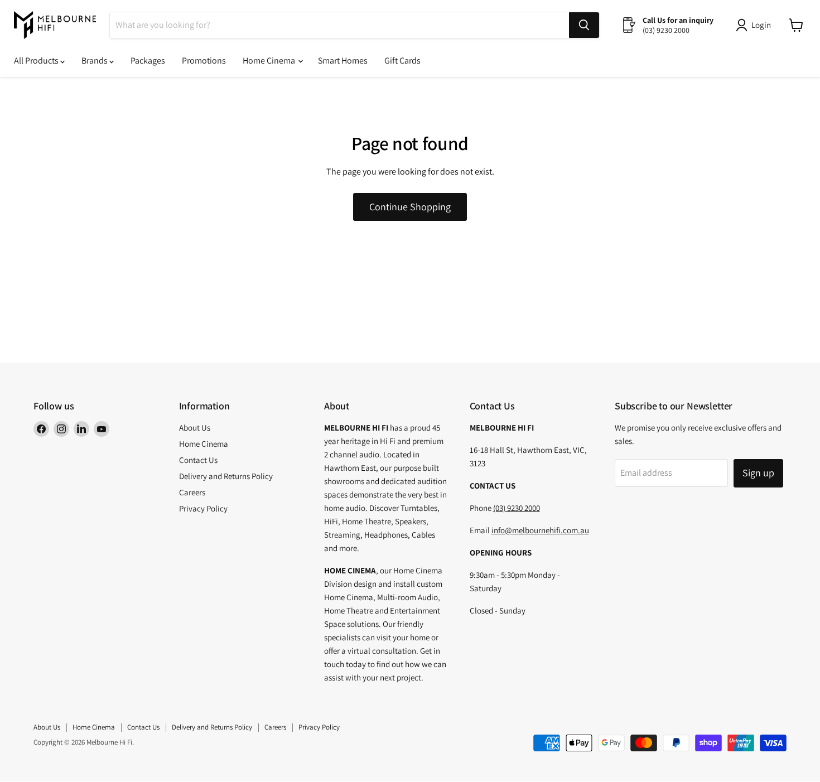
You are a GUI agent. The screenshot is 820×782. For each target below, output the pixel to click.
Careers (192, 492)
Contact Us (198, 460)
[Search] (584, 25)
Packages (148, 60)
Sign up (758, 472)
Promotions (204, 60)
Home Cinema (270, 60)
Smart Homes (343, 60)
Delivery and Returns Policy (226, 476)
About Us (194, 427)
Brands (95, 60)
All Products (37, 60)
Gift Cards (402, 60)
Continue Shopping (410, 206)
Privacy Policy (203, 508)
